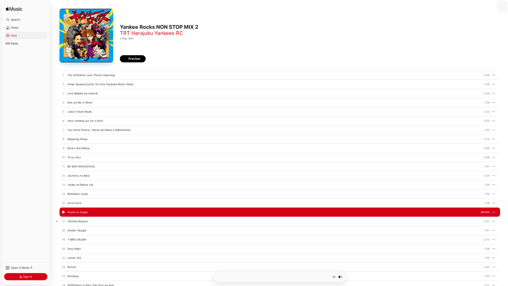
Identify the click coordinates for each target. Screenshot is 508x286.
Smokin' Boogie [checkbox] (76, 230)
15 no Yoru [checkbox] (74, 157)
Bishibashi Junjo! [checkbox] (77, 193)
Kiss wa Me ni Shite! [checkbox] (79, 102)
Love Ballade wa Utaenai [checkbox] (82, 93)
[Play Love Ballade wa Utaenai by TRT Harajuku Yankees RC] (63, 93)
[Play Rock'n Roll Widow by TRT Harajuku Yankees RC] (63, 148)
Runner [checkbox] (71, 267)
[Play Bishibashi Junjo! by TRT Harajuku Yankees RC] (63, 194)
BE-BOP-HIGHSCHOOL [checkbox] (81, 166)
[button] (25, 19)
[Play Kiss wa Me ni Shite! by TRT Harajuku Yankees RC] (63, 102)
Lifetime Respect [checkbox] (77, 221)
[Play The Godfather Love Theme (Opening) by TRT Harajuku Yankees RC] (63, 75)
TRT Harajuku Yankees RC (151, 33)
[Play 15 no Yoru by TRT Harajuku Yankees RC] (63, 157)
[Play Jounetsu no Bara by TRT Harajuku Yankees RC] (63, 176)
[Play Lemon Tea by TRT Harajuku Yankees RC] (63, 258)
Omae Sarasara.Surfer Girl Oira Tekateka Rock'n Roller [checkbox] (100, 84)
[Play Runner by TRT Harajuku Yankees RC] (63, 267)
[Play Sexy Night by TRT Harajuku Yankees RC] (63, 249)
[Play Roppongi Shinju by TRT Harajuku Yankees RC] (63, 139)
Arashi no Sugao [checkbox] (77, 212)
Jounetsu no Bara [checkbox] (78, 175)
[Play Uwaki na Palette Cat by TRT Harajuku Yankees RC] (63, 185)
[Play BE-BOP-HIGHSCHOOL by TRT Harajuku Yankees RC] (63, 166)
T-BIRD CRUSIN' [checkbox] (77, 239)
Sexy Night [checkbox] (74, 248)
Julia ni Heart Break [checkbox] (79, 111)
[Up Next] (334, 277)
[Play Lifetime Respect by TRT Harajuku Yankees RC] (63, 221)
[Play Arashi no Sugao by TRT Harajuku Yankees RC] (63, 212)
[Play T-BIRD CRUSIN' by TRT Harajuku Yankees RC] (63, 240)
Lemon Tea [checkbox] (74, 257)
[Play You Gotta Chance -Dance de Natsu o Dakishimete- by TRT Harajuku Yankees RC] (63, 130)
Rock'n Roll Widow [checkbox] (78, 148)
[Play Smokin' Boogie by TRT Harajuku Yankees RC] (63, 230)
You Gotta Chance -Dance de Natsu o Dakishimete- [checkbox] (99, 129)
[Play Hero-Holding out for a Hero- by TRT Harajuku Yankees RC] (63, 121)
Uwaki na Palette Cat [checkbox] (80, 184)
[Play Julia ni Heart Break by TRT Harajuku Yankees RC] (63, 112)
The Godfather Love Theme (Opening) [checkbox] (91, 75)
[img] (14, 9)
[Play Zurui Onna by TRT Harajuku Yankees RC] (63, 203)
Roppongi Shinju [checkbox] (77, 139)
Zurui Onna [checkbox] (74, 203)
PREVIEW (485, 75)
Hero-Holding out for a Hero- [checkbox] (85, 120)
